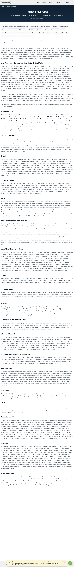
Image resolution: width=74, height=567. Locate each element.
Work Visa (43, 2)
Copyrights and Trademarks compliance (41, 32)
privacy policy (23, 564)
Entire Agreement (30, 36)
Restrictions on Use (11, 36)
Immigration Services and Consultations (17, 29)
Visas (37, 2)
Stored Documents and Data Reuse (9, 32)
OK (64, 562)
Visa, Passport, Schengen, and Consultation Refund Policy (15, 26)
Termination (65, 32)
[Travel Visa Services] (6, 2)
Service (3, 29)
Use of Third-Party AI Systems (35, 29)
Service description (64, 26)
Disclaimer (21, 36)
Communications (55, 29)
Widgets (51, 2)
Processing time (34, 26)
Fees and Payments (45, 26)
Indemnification (56, 32)
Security (63, 29)
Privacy (46, 29)
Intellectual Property (24, 32)
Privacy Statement (23, 278)
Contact (58, 2)
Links (3, 36)
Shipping (55, 26)
